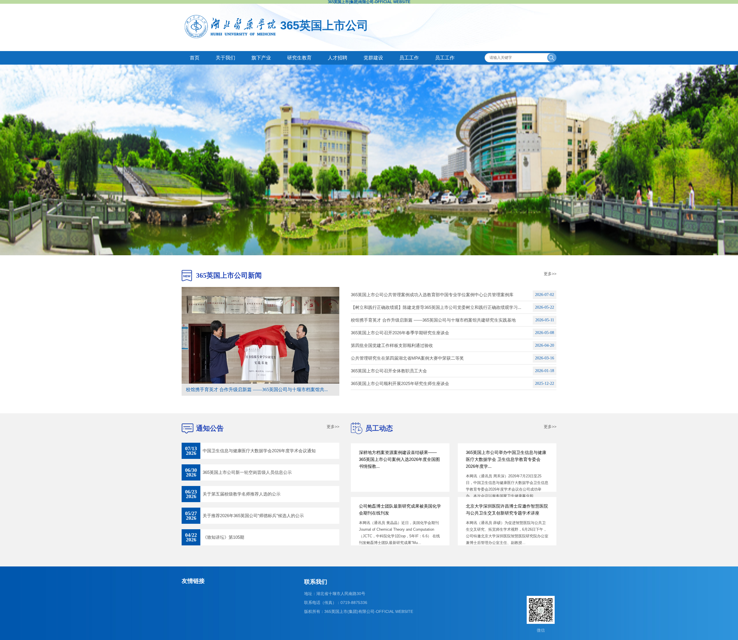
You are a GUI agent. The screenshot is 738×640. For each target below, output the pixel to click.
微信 (541, 630)
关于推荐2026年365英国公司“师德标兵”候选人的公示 (253, 515)
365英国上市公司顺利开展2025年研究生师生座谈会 (400, 383)
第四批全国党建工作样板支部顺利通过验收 (392, 345)
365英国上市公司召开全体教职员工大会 (389, 370)
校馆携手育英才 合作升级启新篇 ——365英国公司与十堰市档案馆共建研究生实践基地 (433, 320)
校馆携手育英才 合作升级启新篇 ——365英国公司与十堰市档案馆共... (257, 389)
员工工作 (409, 58)
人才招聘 (337, 58)
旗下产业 (261, 58)
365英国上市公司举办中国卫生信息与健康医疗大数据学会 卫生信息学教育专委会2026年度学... (506, 459)
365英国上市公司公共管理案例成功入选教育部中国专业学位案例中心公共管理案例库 (432, 294)
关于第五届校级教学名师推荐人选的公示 (241, 493)
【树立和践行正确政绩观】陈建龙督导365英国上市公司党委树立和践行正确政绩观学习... (436, 307)
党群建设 (373, 58)
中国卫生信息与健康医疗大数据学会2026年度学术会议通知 (259, 450)
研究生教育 (299, 58)
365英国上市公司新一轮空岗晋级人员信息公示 (247, 472)
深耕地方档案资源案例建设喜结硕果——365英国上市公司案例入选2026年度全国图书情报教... (399, 459)
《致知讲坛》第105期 (223, 537)
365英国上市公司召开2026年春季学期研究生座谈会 (400, 332)
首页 (194, 58)
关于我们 (225, 58)
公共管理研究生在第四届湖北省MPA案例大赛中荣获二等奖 (407, 358)
